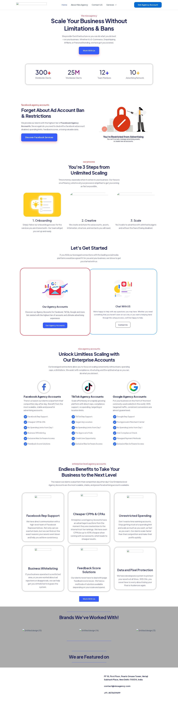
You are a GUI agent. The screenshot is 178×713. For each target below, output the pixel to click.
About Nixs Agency (79, 5)
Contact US (97, 5)
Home (64, 5)
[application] (115, 5)
